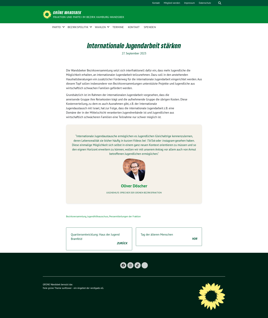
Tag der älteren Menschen (169, 237)
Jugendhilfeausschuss (97, 216)
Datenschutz (205, 2)
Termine (118, 27)
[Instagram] (130, 265)
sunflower (67, 288)
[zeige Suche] (220, 3)
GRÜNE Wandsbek (67, 12)
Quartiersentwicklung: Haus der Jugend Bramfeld (99, 239)
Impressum (189, 2)
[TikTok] (137, 265)
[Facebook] (123, 265)
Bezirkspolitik (78, 27)
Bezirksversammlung (76, 216)
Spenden (150, 27)
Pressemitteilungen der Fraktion (125, 216)
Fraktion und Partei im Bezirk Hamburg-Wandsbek (88, 17)
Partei (56, 27)
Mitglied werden (172, 2)
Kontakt (156, 2)
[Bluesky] (145, 265)
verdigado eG (96, 288)
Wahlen (100, 27)
